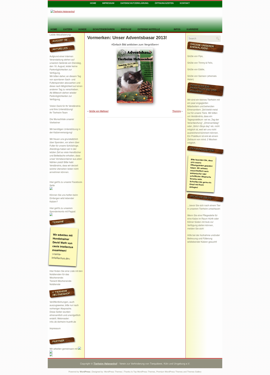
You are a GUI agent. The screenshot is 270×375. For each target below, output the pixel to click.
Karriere (192, 29)
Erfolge (126, 29)
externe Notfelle (149, 29)
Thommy (176, 111)
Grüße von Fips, (195, 56)
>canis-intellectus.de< (61, 256)
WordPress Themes (113, 371)
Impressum (108, 3)
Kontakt (185, 3)
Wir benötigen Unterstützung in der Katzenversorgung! (65, 130)
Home (93, 3)
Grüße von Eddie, (196, 69)
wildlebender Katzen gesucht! (202, 241)
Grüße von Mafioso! (99, 111)
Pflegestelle (208, 215)
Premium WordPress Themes (169, 371)
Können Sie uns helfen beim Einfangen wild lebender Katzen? (64, 198)
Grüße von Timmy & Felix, (200, 62)
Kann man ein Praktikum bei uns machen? (203, 88)
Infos (177, 29)
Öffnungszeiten (164, 3)
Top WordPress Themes (144, 371)
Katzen (67, 29)
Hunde (82, 29)
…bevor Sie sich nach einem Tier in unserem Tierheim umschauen (203, 207)
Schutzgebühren (104, 29)
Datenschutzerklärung (134, 3)
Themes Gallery (194, 371)
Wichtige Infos (201, 197)
